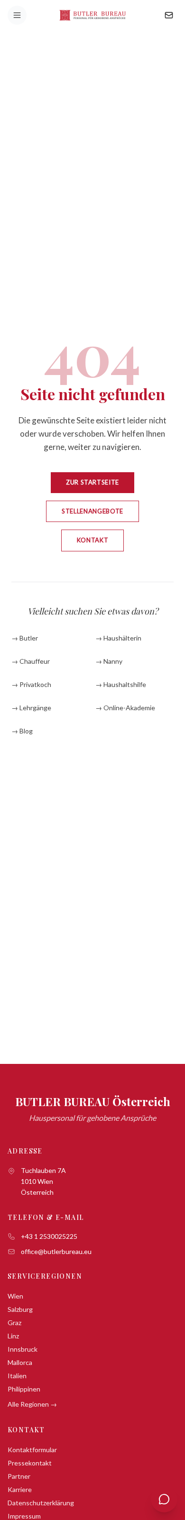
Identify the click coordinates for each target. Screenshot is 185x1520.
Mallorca (20, 1362)
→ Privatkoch (31, 684)
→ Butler (24, 638)
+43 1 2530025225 (49, 1236)
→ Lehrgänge (31, 708)
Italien (17, 1376)
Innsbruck (22, 1349)
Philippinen (24, 1389)
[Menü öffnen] (17, 15)
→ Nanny (108, 661)
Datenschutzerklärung (41, 1503)
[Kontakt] (168, 15)
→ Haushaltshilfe (120, 684)
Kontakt (93, 540)
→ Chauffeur (30, 661)
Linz (13, 1336)
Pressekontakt (30, 1463)
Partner (19, 1476)
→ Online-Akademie (125, 708)
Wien (15, 1296)
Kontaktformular (32, 1450)
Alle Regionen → (32, 1404)
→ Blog (22, 731)
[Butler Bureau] (92, 15)
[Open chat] (164, 1499)
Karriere (20, 1489)
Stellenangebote (92, 511)
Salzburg (20, 1309)
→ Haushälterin (118, 638)
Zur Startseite (92, 482)
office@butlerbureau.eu (56, 1251)
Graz (14, 1323)
